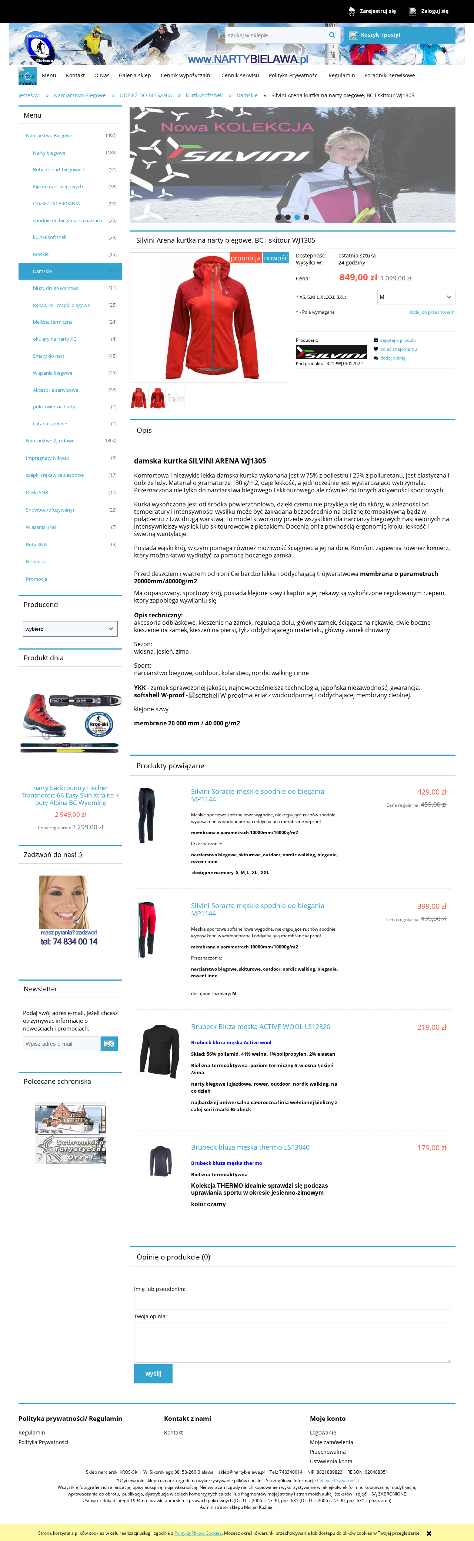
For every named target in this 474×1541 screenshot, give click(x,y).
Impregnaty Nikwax (47, 458)
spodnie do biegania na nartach (67, 220)
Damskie (42, 271)
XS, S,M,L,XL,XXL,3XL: (321, 297)
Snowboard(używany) (50, 509)
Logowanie (323, 1432)
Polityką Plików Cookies (198, 1533)
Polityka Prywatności (44, 1442)
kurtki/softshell (49, 237)
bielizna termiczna (53, 321)
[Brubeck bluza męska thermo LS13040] (161, 1163)
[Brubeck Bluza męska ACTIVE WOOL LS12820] (161, 1051)
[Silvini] (331, 351)
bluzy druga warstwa (56, 288)
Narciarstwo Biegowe (49, 135)
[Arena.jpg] (157, 398)
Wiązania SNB (41, 527)
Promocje (36, 579)
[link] (292, 165)
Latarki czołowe (50, 423)
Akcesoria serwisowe (55, 390)
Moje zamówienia (331, 1442)
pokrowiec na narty (54, 406)
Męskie (41, 254)
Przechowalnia (328, 1451)
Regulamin (32, 1432)
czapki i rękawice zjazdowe (55, 475)
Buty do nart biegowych (59, 169)
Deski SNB (37, 492)
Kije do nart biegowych (58, 186)
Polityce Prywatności (338, 1480)
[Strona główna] (39, 45)
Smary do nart (48, 356)
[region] (292, 165)
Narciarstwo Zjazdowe (50, 440)
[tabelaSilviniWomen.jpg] (175, 398)
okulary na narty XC (54, 338)
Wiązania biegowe (52, 373)
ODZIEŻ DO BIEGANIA (56, 203)
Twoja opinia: (150, 1316)
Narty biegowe (49, 152)
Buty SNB (36, 544)
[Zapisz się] (109, 1043)
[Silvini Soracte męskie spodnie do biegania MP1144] (161, 815)
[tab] (278, 217)
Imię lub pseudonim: (160, 1288)
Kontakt (173, 1432)
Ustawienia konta (331, 1461)
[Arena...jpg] (138, 398)
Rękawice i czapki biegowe (61, 305)
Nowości (35, 561)
